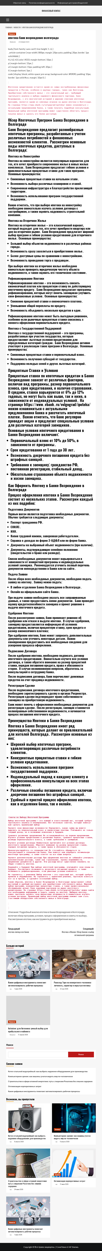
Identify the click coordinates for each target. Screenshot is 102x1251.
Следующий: (78, 932)
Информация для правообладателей (72, 3)
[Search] (94, 20)
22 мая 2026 (64, 989)
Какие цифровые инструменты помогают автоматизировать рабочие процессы (27, 984)
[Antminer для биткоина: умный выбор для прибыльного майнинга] (28, 1010)
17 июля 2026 (64, 1184)
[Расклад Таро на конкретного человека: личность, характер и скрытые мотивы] (74, 964)
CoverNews (61, 1247)
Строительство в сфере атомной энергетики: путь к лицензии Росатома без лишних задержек (50, 1081)
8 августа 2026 (19, 1141)
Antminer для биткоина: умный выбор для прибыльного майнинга (28, 1030)
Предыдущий (18, 930)
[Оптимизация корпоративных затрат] (74, 1163)
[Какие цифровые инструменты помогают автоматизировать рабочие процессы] (28, 964)
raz (11, 989)
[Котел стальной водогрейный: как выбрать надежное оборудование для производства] (28, 1118)
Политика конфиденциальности (42, 3)
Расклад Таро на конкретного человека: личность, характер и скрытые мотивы (72, 984)
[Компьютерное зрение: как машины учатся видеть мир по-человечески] (74, 1118)
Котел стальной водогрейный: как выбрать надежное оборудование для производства (47, 1071)
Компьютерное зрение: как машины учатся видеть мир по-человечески (40, 1076)
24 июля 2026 (18, 1189)
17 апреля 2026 (23, 1035)
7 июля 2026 (18, 989)
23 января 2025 (24, 42)
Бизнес (11, 1129)
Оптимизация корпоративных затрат (24, 1086)
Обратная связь (19, 3)
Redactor (13, 42)
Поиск (9, 1045)
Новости (12, 34)
